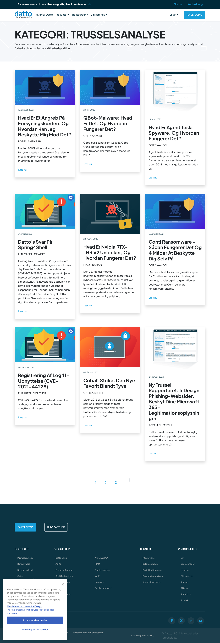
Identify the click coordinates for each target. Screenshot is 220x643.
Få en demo (194, 14)
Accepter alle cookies (35, 620)
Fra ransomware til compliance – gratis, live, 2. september (52, 4)
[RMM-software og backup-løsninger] (23, 15)
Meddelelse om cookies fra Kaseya (24, 606)
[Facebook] (172, 620)
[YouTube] (200, 620)
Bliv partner (56, 527)
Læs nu (22, 169)
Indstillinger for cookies (142, 635)
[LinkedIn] (191, 620)
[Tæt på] (63, 584)
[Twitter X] (181, 620)
